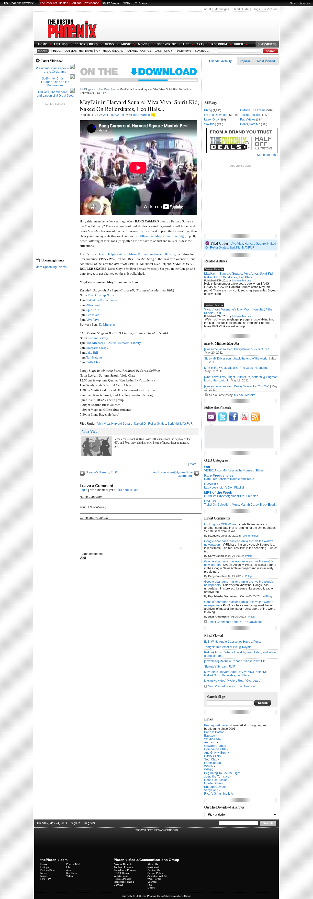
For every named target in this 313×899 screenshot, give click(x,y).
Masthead (153, 867)
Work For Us (154, 879)
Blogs (256, 9)
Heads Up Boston (216, 780)
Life (68, 867)
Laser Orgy (163, 50)
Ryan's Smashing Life (218, 793)
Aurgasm (210, 742)
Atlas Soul (93, 305)
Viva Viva (92, 319)
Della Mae (93, 362)
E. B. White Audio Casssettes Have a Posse (233, 641)
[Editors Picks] (86, 44)
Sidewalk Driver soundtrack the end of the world (236, 358)
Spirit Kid (92, 310)
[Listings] (60, 44)
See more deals (267, 155)
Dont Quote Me (250, 124)
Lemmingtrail (213, 763)
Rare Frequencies (219, 475)
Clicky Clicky (212, 756)
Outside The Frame (79, 50)
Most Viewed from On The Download (232, 686)
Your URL (86, 507)
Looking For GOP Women (221, 524)
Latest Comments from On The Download (235, 622)
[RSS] (255, 420)
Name (84, 497)
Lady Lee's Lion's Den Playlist (224, 487)
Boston (63, 3)
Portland (76, 3)
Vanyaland (211, 790)
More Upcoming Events (51, 267)
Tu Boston (141, 3)
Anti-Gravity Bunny (216, 752)
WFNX (127, 3)
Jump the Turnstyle (216, 776)
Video (69, 876)
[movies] (143, 44)
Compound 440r (215, 749)
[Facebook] (233, 420)
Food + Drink (73, 864)
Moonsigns (221, 9)
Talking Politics (139, 50)
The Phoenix (48, 3)
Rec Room (72, 873)
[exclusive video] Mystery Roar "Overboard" (232, 680)
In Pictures (271, 9)
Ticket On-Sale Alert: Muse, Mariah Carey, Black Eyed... (240, 504)
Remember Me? (93, 554)
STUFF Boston (110, 3)
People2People (122, 879)
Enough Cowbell (215, 787)
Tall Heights (94, 357)
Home (43, 864)
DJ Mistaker (107, 324)
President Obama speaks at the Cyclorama (52, 70)
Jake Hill (92, 352)
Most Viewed (266, 61)
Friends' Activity (220, 61)
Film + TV (45, 879)
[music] (126, 44)
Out (207, 467)
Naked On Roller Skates (150, 423)
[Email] (211, 420)
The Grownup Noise (101, 295)
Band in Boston (214, 732)
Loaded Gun (212, 783)
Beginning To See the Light (222, 773)
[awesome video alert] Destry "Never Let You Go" (236, 386)
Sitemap (152, 881)
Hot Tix (210, 501)
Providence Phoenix (125, 870)
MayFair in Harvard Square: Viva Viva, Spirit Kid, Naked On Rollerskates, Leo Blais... (239, 275)
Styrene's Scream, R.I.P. (101, 472)
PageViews (183, 50)
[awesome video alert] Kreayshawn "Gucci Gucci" (237, 349)
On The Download (109, 50)
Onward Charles (215, 746)
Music (43, 876)
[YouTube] (244, 420)
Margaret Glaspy (97, 348)
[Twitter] (222, 420)
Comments (87, 517)
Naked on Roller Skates (101, 300)
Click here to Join (126, 490)
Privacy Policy (155, 873)
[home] (42, 44)
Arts (68, 870)
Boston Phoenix (123, 864)
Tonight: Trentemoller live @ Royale (228, 647)
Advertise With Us (157, 876)
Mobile (151, 887)
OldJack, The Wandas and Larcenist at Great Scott (55, 93)
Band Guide (241, 9)
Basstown (210, 735)
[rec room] (219, 44)
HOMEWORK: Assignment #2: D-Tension (231, 496)
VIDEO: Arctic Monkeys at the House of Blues (234, 470)
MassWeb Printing (124, 881)
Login (83, 490)
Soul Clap (210, 759)
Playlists (211, 484)
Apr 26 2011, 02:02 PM (109, 115)
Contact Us (153, 870)
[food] (166, 44)
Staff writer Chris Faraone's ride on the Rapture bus (55, 82)
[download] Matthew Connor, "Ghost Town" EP (234, 661)
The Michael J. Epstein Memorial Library (113, 343)
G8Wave (118, 884)
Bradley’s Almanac (216, 725)
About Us (152, 864)
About (293, 3)
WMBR (208, 766)
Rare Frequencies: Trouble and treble (229, 479)
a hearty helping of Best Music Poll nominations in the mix (136, 254)
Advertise (305, 3)
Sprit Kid (173, 423)
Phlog (56, 50)
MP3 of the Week (218, 492)
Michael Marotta (139, 115)
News (43, 873)
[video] (238, 44)
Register (89, 823)
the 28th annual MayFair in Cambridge (159, 236)
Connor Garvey (98, 338)
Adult (207, 9)
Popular (245, 61)
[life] (186, 44)
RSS (150, 884)
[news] (109, 44)
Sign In (75, 823)
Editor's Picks (47, 870)
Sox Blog (202, 50)
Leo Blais (92, 315)
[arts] (200, 44)
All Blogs (85, 89)
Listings (44, 867)
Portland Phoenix (123, 867)
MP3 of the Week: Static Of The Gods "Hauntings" (237, 368)
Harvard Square (122, 423)
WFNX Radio (121, 876)
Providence (91, 3)
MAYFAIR (186, 423)
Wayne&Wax (212, 739)
